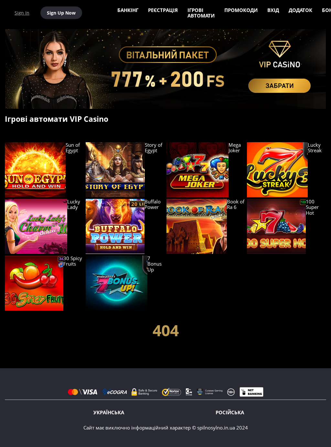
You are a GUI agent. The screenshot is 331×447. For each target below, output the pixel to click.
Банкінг (127, 10)
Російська (230, 412)
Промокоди (241, 10)
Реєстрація (163, 10)
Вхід (273, 10)
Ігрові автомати (201, 13)
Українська (108, 412)
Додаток (300, 10)
